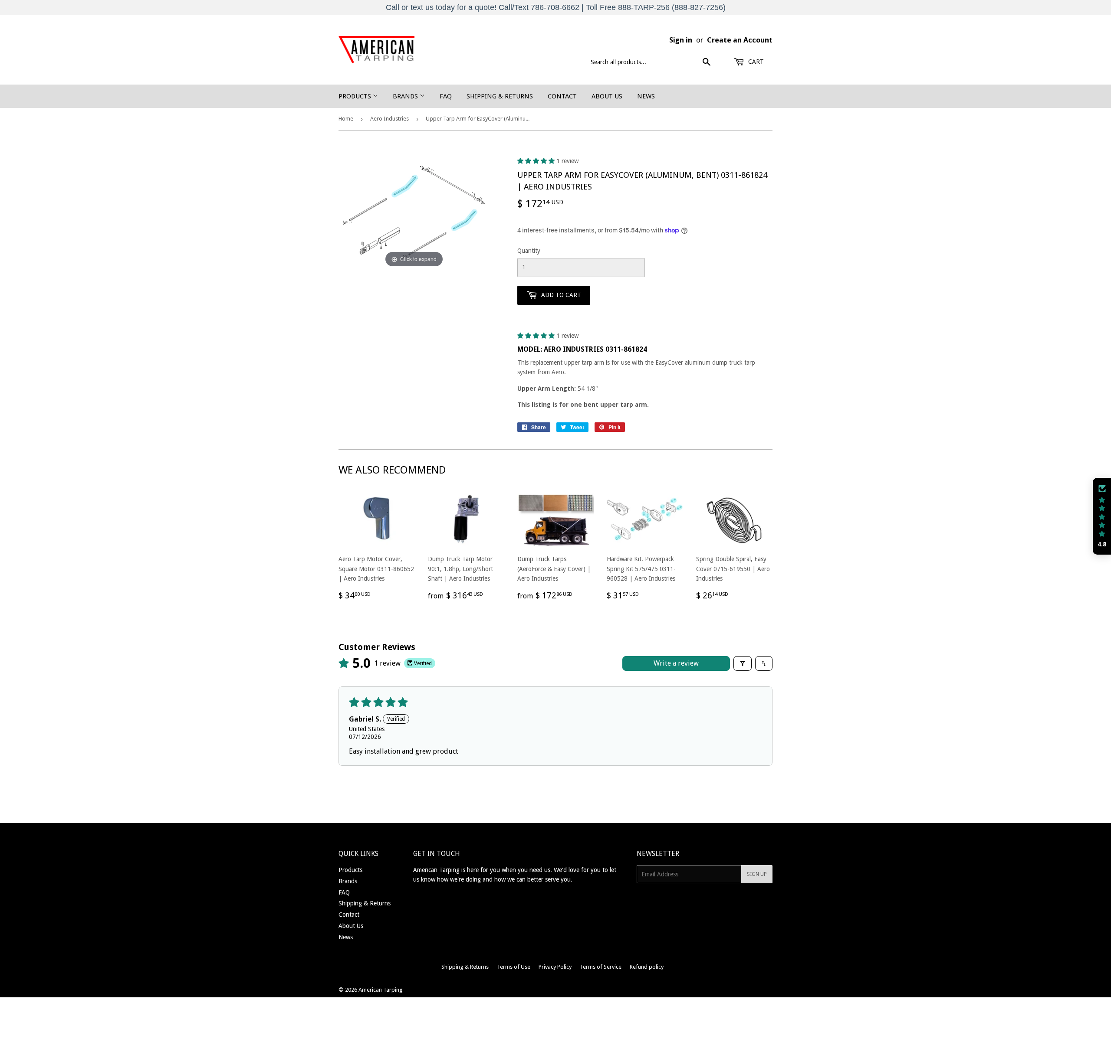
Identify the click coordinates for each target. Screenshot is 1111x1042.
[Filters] (742, 663)
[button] (536, 160)
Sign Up (757, 874)
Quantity (528, 250)
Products (356, 96)
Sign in (680, 40)
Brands (406, 96)
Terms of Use (513, 967)
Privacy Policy (555, 967)
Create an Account (739, 40)
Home (346, 118)
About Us (607, 96)
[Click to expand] (414, 212)
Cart (755, 61)
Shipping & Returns (500, 96)
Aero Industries (389, 118)
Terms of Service (600, 967)
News (646, 96)
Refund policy (647, 967)
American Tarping (380, 989)
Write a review (676, 663)
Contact (562, 96)
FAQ (446, 96)
